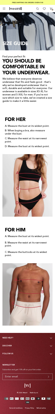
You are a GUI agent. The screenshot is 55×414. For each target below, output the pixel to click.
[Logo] (15, 8)
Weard (25, 392)
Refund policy (41, 408)
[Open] (4, 8)
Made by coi (34, 392)
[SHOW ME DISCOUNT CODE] (48, 376)
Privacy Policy (29, 408)
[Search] (37, 8)
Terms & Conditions (15, 408)
